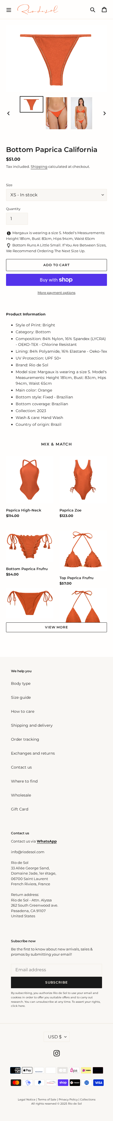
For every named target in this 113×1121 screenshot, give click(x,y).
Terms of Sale (47, 1099)
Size (9, 185)
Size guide (21, 697)
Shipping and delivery (32, 725)
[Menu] (9, 9)
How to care (22, 711)
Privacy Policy (68, 1099)
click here (18, 1006)
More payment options (56, 293)
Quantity (13, 209)
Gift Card (19, 809)
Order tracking (25, 739)
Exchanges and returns (33, 753)
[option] (31, 104)
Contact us (21, 767)
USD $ (55, 1036)
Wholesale (21, 795)
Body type (20, 683)
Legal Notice (26, 1099)
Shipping (39, 166)
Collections (87, 1099)
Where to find (24, 781)
